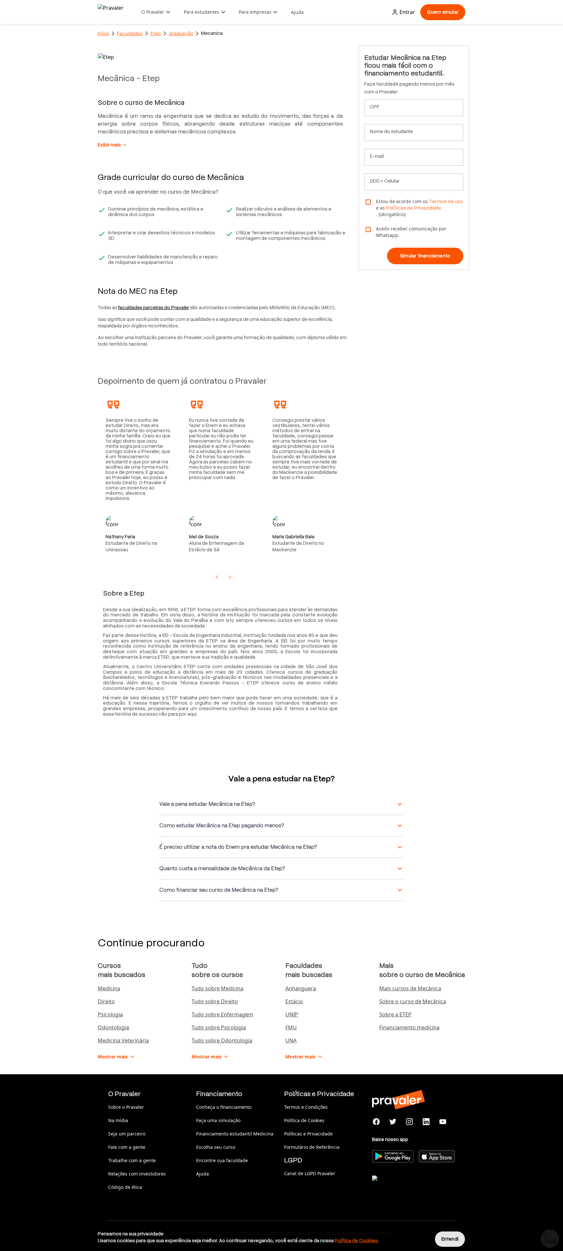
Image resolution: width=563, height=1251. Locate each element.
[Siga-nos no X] (393, 1122)
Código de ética (125, 1187)
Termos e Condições (306, 1107)
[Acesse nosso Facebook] (376, 1122)
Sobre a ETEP (395, 1014)
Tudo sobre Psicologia (219, 1027)
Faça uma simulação (218, 1120)
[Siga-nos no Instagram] (409, 1122)
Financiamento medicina (409, 1027)
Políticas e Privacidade (308, 1134)
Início (103, 33)
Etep (156, 33)
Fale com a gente (126, 1147)
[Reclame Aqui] (404, 1186)
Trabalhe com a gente (132, 1160)
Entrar (407, 12)
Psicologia (110, 1014)
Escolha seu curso (215, 1147)
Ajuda (297, 12)
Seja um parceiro (126, 1134)
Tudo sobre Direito (215, 1001)
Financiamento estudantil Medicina (234, 1134)
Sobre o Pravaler (126, 1107)
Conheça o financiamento (224, 1107)
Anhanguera (300, 988)
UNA (290, 1040)
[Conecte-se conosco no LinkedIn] (426, 1122)
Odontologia (113, 1027)
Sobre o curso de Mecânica (412, 1001)
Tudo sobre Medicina (217, 988)
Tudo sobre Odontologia (222, 1040)
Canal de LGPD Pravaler (309, 1173)
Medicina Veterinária (123, 1040)
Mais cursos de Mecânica (410, 988)
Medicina (109, 988)
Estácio (294, 1001)
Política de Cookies (304, 1120)
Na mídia (118, 1120)
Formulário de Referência (311, 1147)
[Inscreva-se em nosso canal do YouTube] (442, 1122)
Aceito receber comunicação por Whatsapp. (411, 232)
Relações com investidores (137, 1174)
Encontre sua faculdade (222, 1160)
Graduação (181, 33)
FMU (291, 1027)
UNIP (291, 1014)
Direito (106, 1001)
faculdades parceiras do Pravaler (153, 307)
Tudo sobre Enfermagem (222, 1014)
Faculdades (130, 33)
